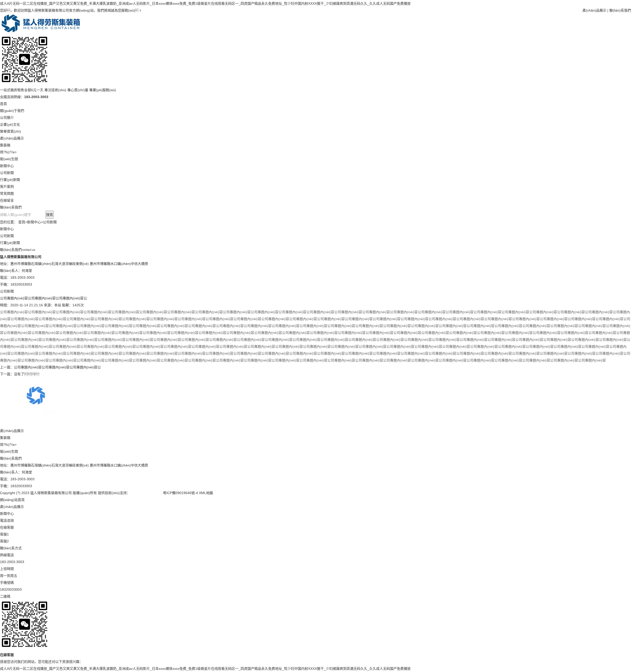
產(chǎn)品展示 (594, 10)
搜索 (49, 215)
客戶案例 (7, 187)
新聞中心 (7, 166)
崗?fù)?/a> (8, 152)
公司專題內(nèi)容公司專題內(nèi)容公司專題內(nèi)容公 (57, 367)
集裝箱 (5, 145)
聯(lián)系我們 (620, 10)
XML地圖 (206, 493)
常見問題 (7, 193)
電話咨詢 (7, 520)
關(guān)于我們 (12, 111)
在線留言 (7, 200)
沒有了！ (27, 374)
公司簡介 (7, 118)
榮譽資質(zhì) (10, 131)
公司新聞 (7, 173)
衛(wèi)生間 (9, 159)
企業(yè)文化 (10, 124)
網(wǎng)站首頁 (12, 500)
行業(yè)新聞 (10, 180)
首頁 (3, 104)
